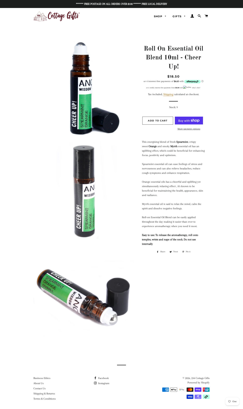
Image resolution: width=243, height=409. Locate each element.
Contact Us (39, 388)
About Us (38, 383)
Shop (158, 16)
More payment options (189, 128)
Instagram (103, 383)
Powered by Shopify (198, 382)
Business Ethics (41, 378)
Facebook (103, 378)
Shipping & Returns (44, 393)
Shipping (168, 94)
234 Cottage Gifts (200, 378)
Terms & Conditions (44, 398)
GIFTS (177, 16)
